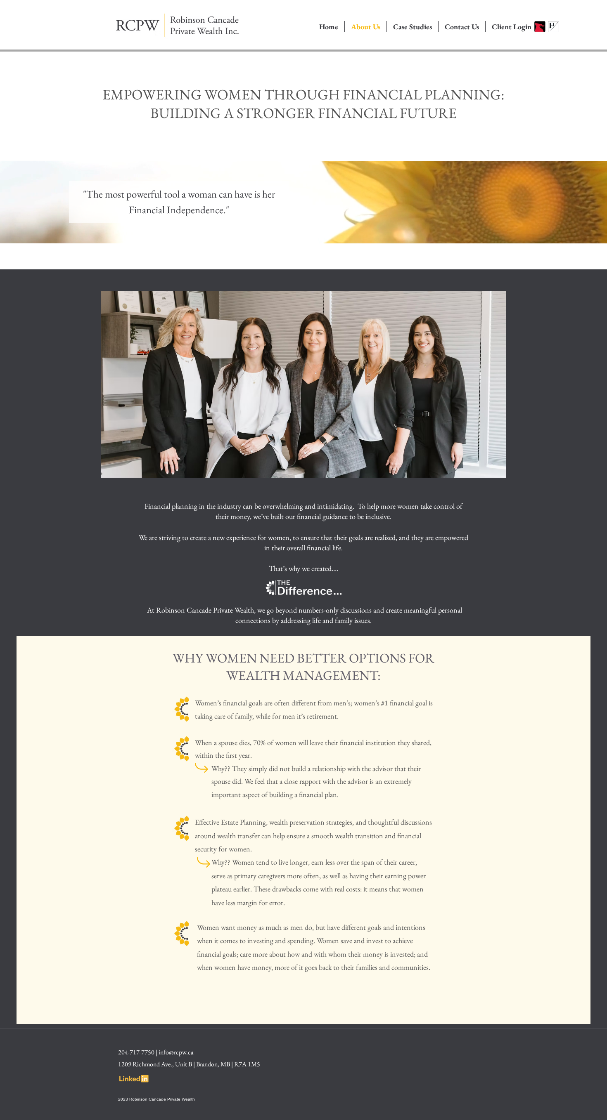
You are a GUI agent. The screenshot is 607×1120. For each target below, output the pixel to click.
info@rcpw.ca (176, 1052)
